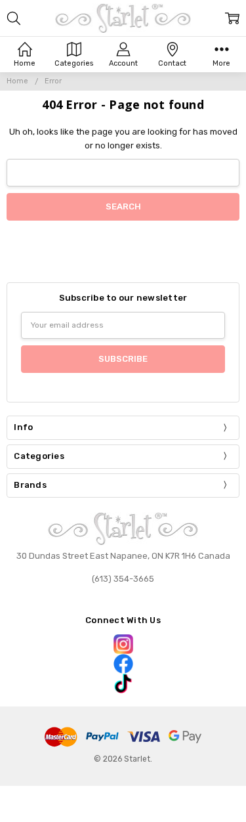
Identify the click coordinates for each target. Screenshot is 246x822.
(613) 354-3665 (123, 579)
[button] (123, 644)
